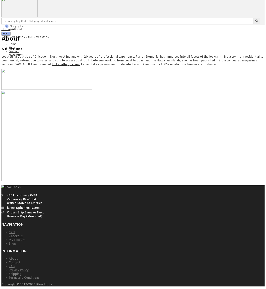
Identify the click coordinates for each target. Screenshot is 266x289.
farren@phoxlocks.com (23, 208)
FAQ (12, 266)
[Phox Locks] (19, 16)
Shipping (15, 274)
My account (17, 240)
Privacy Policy (19, 270)
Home (12, 44)
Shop (12, 244)
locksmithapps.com (66, 64)
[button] (25, 37)
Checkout (16, 236)
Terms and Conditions (24, 278)
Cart (12, 232)
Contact (14, 263)
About (13, 259)
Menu (6, 33)
